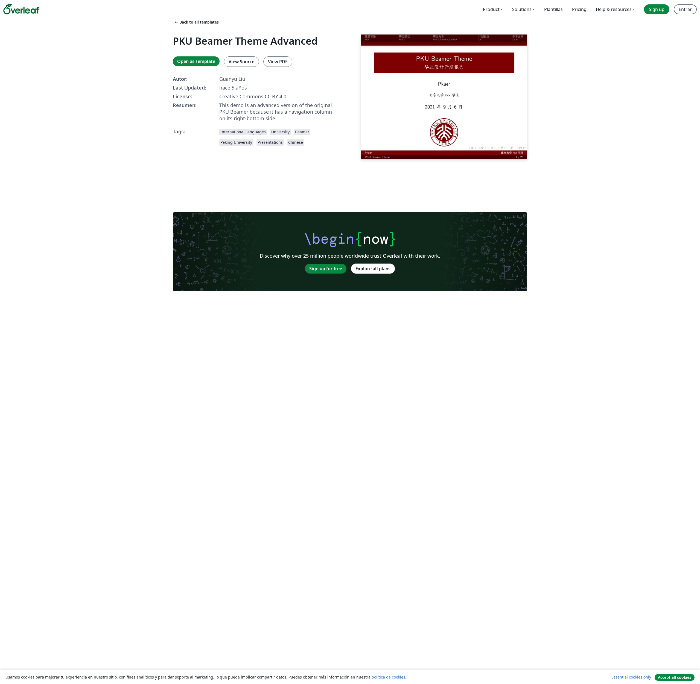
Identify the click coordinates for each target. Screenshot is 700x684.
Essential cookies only (631, 677)
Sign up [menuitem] (656, 9)
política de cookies (388, 677)
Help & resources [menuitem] (614, 9)
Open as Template (196, 61)
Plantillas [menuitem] (553, 9)
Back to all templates (196, 22)
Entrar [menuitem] (685, 9)
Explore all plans (372, 269)
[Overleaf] (21, 9)
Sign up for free (325, 269)
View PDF (278, 62)
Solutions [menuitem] (522, 9)
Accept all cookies (674, 677)
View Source (241, 62)
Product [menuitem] (491, 9)
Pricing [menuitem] (579, 9)
